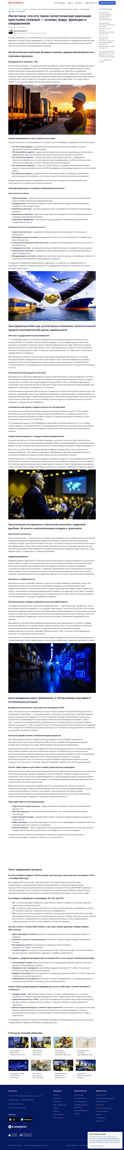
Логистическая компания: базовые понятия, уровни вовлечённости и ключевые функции (105, 16)
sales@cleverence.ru (15, 1104)
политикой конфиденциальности (109, 1138)
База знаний (100, 1095)
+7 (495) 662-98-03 (26, 1100)
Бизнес (25, 9)
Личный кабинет (102, 1111)
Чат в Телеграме (59, 3)
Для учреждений (80, 1102)
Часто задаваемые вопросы (105, 61)
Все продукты (58, 1118)
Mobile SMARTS (59, 1114)
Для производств (80, 1110)
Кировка (56, 1111)
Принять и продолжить (97, 1146)
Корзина (99, 1114)
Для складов (79, 1095)
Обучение (99, 1105)
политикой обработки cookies (98, 1140)
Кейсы (76, 1114)
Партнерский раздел (104, 1108)
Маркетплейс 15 (91, 3)
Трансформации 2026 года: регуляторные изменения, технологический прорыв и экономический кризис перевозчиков (107, 28)
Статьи (18, 9)
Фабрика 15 (57, 1098)
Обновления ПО (102, 1102)
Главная (11, 9)
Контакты (99, 1121)
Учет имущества (59, 1105)
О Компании (100, 1118)
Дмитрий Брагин (20, 31)
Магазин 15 (79, 3)
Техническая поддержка (105, 1098)
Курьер (56, 1108)
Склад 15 (70, 3)
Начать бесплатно (107, 3)
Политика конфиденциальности (36, 1145)
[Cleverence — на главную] (16, 3)
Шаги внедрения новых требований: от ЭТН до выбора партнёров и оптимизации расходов (107, 54)
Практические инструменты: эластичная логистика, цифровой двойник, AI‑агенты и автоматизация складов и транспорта (107, 42)
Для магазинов (80, 1098)
